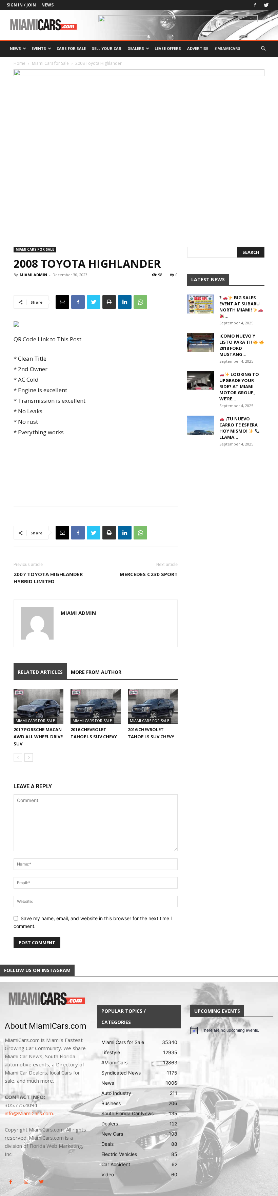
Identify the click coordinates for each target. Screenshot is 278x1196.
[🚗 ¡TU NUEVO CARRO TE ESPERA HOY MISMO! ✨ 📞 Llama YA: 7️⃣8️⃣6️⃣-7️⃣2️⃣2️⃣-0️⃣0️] (200, 425)
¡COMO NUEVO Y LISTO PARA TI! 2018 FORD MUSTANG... (237, 345)
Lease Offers (168, 48)
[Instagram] (26, 1182)
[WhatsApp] (140, 302)
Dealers (135, 48)
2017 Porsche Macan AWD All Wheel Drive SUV (38, 736)
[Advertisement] (95, 456)
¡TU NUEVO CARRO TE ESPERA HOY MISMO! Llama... (238, 428)
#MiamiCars (227, 48)
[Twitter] (266, 5)
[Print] (109, 302)
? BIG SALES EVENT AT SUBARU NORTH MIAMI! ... (239, 307)
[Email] (62, 302)
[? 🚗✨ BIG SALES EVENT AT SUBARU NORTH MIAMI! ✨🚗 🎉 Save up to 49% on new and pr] (200, 304)
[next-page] (28, 757)
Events (39, 48)
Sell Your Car (106, 48)
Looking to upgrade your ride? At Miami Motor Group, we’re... (239, 386)
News (47, 5)
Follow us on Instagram (37, 970)
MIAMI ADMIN (33, 274)
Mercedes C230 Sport (149, 574)
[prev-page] (18, 757)
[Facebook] (255, 5)
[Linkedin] (125, 302)
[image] (46, 999)
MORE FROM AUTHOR (96, 672)
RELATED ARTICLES (40, 672)
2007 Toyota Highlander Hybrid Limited (48, 578)
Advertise (197, 48)
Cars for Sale (71, 48)
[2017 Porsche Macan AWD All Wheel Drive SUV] (38, 706)
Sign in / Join (21, 5)
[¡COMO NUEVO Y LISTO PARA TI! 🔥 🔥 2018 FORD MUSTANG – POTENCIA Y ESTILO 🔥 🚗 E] (200, 342)
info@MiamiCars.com (29, 1113)
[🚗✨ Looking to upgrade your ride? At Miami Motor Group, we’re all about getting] (200, 380)
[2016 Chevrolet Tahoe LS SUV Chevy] (95, 706)
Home (19, 63)
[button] (263, 48)
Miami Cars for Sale (50, 63)
